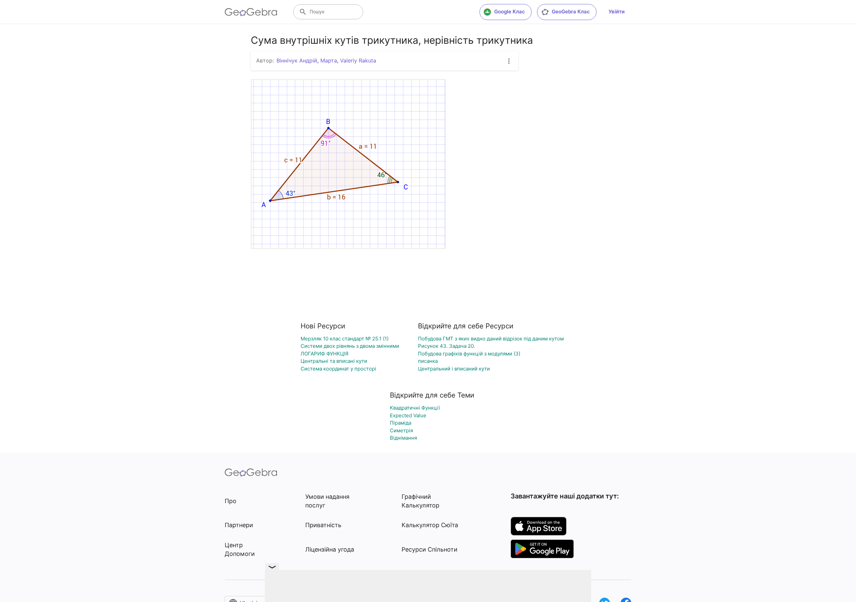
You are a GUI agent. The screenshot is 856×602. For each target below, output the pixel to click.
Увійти (617, 11)
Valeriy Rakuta (358, 60)
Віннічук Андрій (297, 60)
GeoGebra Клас (571, 11)
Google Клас (509, 11)
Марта (328, 60)
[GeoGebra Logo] (251, 12)
